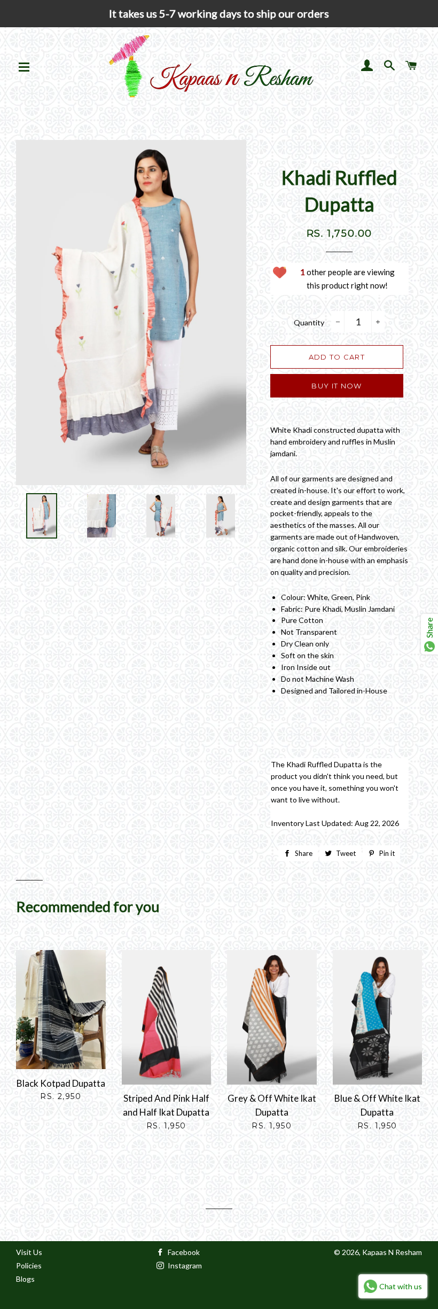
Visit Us (29, 1252)
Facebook (183, 1252)
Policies (29, 1265)
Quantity (309, 322)
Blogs (25, 1278)
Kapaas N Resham (392, 1252)
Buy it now (336, 385)
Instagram (184, 1265)
